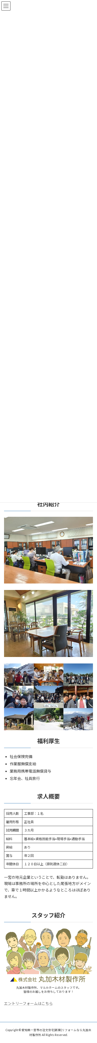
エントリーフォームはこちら (28, 1003)
